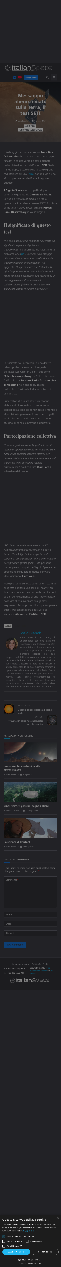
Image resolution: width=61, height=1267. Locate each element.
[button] (30, 1259)
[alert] (30, 633)
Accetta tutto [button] (16, 1251)
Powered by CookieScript (30, 1263)
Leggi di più (28, 1230)
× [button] (57, 1218)
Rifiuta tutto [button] (45, 1251)
